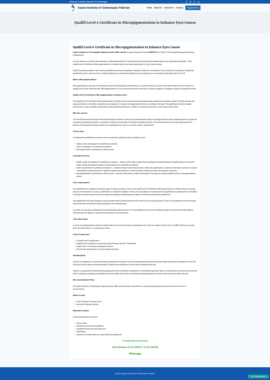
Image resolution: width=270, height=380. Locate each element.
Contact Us (169, 8)
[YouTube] (198, 2)
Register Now (193, 8)
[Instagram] (190, 2)
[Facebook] (186, 2)
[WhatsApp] (194, 2)
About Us (158, 8)
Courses (179, 8)
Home (149, 8)
